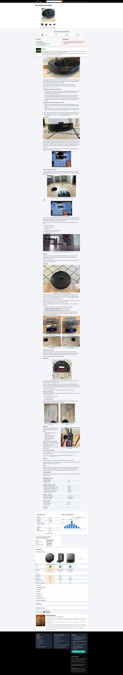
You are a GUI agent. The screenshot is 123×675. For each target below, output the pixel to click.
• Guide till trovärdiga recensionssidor (61, 645)
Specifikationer (53, 27)
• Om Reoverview (57, 637)
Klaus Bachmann (51, 615)
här (62, 298)
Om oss (86, 1)
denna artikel (57, 456)
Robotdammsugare (38, 3)
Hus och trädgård (75, 1)
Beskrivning (42, 27)
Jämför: (73, 517)
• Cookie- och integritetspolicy (59, 647)
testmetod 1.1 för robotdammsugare (50, 87)
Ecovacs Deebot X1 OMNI (65, 297)
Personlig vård (69, 1)
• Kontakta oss (57, 639)
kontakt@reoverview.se (41, 646)
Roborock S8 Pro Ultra (47, 456)
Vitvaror (65, 1)
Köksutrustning (81, 1)
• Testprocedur (57, 643)
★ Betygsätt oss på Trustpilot (78, 651)
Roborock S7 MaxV (70, 109)
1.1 (56, 35)
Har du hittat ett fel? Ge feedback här (42, 610)
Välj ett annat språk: (39, 612)
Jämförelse (48, 27)
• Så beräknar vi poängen (59, 641)
